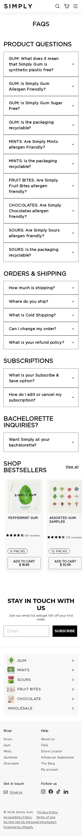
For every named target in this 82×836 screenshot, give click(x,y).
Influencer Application (57, 757)
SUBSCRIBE (65, 631)
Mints (8, 751)
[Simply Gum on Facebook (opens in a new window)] (51, 791)
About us (48, 739)
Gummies (11, 757)
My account (49, 769)
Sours (8, 739)
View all (72, 466)
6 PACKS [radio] (17, 551)
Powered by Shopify (18, 826)
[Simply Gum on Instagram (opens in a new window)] (43, 791)
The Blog (48, 763)
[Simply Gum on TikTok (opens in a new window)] (58, 791)
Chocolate (11, 763)
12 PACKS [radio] (59, 551)
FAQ (44, 745)
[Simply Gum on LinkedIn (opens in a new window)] (66, 791)
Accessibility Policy (18, 817)
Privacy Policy (47, 812)
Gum (7, 745)
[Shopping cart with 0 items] (66, 6)
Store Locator (51, 751)
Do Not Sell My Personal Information (30, 821)
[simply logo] (18, 6)
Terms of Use (46, 817)
